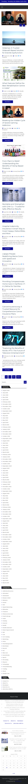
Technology (6, 664)
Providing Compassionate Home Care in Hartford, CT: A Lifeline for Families (13, 283)
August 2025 (6, 413)
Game (4, 618)
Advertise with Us (7, 689)
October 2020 (6, 539)
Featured (4, 129)
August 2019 (6, 571)
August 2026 (6, 390)
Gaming (5, 620)
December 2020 (7, 534)
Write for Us (6, 687)
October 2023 (6, 463)
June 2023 (5, 473)
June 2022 (5, 498)
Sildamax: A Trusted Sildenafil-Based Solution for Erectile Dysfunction (13, 50)
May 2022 (5, 500)
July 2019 (5, 573)
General (4, 57)
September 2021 (7, 518)
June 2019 (5, 576)
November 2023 (7, 461)
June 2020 (5, 548)
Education (5, 609)
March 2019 (6, 582)
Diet (4, 604)
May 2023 (5, 475)
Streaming (5, 659)
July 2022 (5, 495)
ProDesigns (18, 781)
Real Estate (6, 646)
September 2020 (7, 541)
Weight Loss (6, 673)
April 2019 (5, 580)
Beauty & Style (7, 598)
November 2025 (7, 406)
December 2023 (7, 459)
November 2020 (7, 537)
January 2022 (6, 509)
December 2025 (7, 404)
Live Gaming (6, 636)
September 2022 (7, 491)
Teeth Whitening (7, 666)
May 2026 (5, 397)
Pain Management (7, 643)
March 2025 (6, 424)
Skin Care (5, 653)
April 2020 (5, 553)
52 (13, 377)
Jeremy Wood (16, 171)
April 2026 (5, 399)
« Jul (13, 773)
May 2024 (5, 447)
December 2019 (7, 562)
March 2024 (6, 452)
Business (4, 238)
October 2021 (6, 516)
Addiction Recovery (8, 591)
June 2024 (5, 445)
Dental (4, 602)
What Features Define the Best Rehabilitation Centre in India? (13, 85)
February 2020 (7, 557)
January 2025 (6, 429)
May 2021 (5, 527)
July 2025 (5, 415)
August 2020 (6, 543)
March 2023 (6, 479)
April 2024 (5, 450)
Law (4, 634)
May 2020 (5, 550)
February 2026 (7, 402)
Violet (16, 56)
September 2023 (7, 466)
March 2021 (6, 532)
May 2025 (5, 420)
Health (21, 91)
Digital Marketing (7, 607)
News (4, 641)
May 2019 (5, 578)
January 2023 (6, 484)
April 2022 (5, 502)
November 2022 (7, 486)
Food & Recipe (7, 616)
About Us (5, 683)
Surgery (5, 662)
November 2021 (7, 514)
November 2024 (7, 434)
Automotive (6, 595)
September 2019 (7, 569)
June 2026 (5, 395)
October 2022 (6, 489)
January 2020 (6, 560)
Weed (4, 671)
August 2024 (6, 440)
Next (18, 377)
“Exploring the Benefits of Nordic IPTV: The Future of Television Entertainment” (13, 350)
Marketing (5, 639)
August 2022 (6, 493)
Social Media (6, 655)
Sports (4, 657)
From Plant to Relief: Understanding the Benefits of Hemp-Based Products (17, 732)
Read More (7, 101)
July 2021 (5, 523)
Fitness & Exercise (8, 614)
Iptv (5, 357)
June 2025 (5, 418)
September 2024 (7, 438)
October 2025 (6, 408)
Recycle (5, 648)
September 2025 (7, 411)
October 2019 (6, 566)
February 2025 (7, 427)
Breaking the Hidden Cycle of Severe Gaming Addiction (13, 122)
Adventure (5, 593)
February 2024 (7, 454)
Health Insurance (7, 627)
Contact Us (5, 681)
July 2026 (5, 392)
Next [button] (24, 25)
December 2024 (7, 431)
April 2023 (5, 477)
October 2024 (6, 436)
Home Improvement (8, 630)
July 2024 (5, 443)
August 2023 (6, 468)
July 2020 (5, 546)
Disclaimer (6, 685)
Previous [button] (21, 25)
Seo (4, 650)
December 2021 (7, 511)
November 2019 (7, 564)
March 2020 (6, 555)
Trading (5, 669)
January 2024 (6, 456)
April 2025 (5, 422)
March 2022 (6, 505)
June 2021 (5, 525)
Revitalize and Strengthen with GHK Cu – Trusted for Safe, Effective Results (13, 206)
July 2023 (5, 470)
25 (6, 767)
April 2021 (5, 530)
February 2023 (7, 482)
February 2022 (7, 507)
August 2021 (6, 521)
